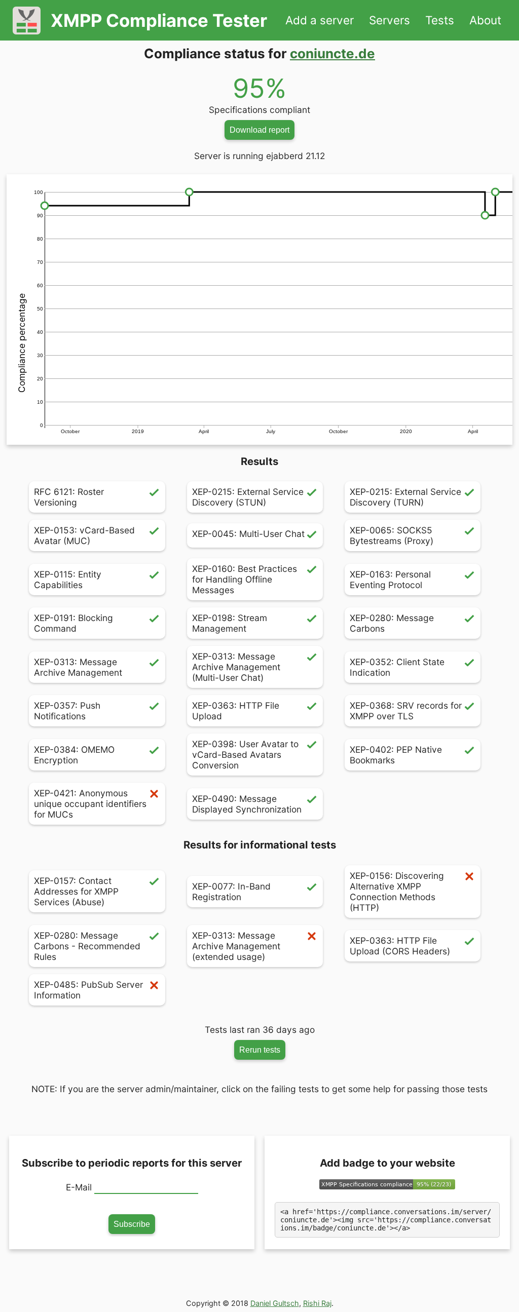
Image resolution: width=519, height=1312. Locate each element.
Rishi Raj (317, 1303)
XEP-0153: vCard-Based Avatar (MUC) (84, 535)
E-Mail (79, 1187)
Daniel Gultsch (274, 1303)
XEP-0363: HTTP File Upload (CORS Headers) (400, 945)
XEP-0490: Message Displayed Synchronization (247, 804)
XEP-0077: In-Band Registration (231, 891)
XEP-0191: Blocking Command (73, 623)
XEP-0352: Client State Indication (397, 667)
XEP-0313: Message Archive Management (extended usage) (236, 946)
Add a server (319, 20)
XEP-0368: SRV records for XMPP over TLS (406, 710)
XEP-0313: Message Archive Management (78, 667)
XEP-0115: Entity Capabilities (67, 579)
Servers (389, 20)
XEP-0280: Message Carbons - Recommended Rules (87, 946)
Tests (439, 20)
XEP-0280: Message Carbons (392, 623)
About (485, 20)
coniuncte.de (332, 53)
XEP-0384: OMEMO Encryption (74, 754)
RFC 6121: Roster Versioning (69, 497)
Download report (259, 129)
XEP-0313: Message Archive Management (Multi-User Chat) (236, 667)
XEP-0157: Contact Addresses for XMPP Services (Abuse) (76, 891)
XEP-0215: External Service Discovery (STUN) (248, 497)
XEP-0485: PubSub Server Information (88, 989)
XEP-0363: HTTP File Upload (235, 710)
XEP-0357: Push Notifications (67, 710)
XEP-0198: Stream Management (229, 623)
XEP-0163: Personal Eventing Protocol (390, 579)
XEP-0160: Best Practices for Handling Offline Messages (244, 579)
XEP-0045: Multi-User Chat (248, 533)
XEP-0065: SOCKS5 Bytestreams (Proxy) (391, 535)
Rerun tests (259, 1049)
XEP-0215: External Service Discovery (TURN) (405, 497)
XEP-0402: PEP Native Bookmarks (396, 754)
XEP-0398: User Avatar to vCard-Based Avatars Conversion (245, 754)
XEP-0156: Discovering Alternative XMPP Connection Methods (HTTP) (397, 891)
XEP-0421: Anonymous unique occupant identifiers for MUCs (90, 804)
